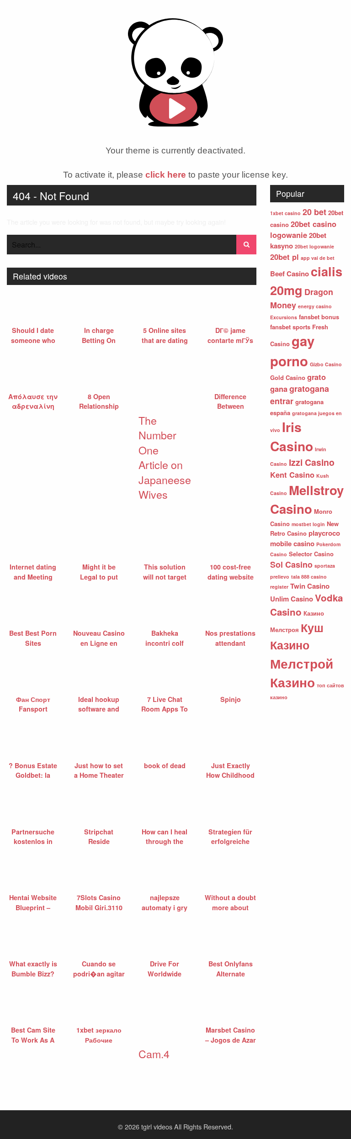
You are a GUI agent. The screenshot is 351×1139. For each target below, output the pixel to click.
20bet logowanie (314, 246)
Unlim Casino (291, 599)
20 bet (314, 212)
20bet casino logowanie (303, 229)
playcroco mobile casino (305, 538)
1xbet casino (285, 213)
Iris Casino (291, 436)
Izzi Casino (312, 462)
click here (165, 174)
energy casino (315, 306)
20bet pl (284, 256)
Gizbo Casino (326, 364)
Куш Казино (297, 636)
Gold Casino (287, 377)
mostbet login (308, 524)
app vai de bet (318, 257)
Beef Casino (289, 274)
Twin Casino (310, 586)
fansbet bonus (319, 316)
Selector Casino (311, 553)
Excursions (283, 317)
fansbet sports (290, 326)
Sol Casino (291, 564)
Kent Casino (292, 474)
